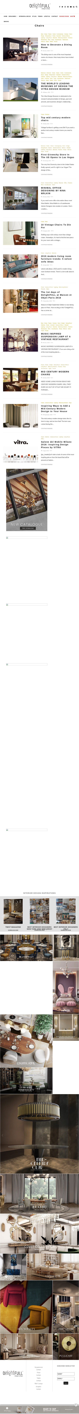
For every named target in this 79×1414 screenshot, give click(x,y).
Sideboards (65, 39)
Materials (55, 37)
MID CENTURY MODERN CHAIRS (55, 373)
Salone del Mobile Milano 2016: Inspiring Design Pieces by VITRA (56, 445)
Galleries (43, 325)
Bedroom (49, 72)
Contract (54, 16)
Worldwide (12, 16)
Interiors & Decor (25, 16)
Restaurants (44, 39)
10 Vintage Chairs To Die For (56, 226)
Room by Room (64, 16)
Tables (51, 41)
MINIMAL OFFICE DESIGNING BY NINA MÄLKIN (53, 191)
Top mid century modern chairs (56, 119)
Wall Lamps (39, 1383)
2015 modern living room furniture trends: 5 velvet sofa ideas (56, 259)
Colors (54, 34)
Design (42, 35)
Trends (40, 16)
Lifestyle (47, 16)
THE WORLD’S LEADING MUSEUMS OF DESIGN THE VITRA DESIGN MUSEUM (57, 86)
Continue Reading (46, 64)
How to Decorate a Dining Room (56, 46)
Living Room (49, 37)
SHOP (71, 16)
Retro (49, 39)
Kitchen (64, 147)
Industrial (58, 35)
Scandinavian (58, 39)
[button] (76, 916)
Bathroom (43, 72)
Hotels (53, 35)
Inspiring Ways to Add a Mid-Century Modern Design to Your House (55, 408)
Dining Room (48, 35)
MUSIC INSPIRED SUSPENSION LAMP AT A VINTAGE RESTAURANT (56, 336)
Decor (70, 34)
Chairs (45, 34)
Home (5, 16)
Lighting (43, 37)
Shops (64, 149)
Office (42, 78)
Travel (55, 80)
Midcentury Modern (62, 37)
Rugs (52, 39)
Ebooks (6, 21)
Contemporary (60, 34)
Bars (42, 34)
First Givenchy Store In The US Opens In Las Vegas (57, 156)
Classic (50, 34)
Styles (34, 16)
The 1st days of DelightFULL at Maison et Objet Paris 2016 (56, 295)
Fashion (50, 147)
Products (70, 37)
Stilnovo (43, 41)
